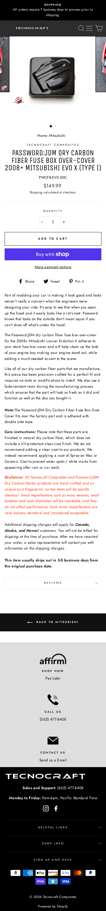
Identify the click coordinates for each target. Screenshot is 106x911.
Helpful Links (53, 827)
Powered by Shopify (53, 906)
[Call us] (53, 699)
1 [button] (51, 126)
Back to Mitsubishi (57, 622)
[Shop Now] (53, 658)
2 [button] (56, 126)
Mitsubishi (57, 135)
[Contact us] (53, 740)
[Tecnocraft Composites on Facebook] (56, 808)
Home (42, 135)
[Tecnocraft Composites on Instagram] (46, 808)
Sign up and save (53, 860)
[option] (53, 10)
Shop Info (53, 843)
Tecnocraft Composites (53, 145)
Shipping (36, 192)
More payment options (53, 267)
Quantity (53, 211)
